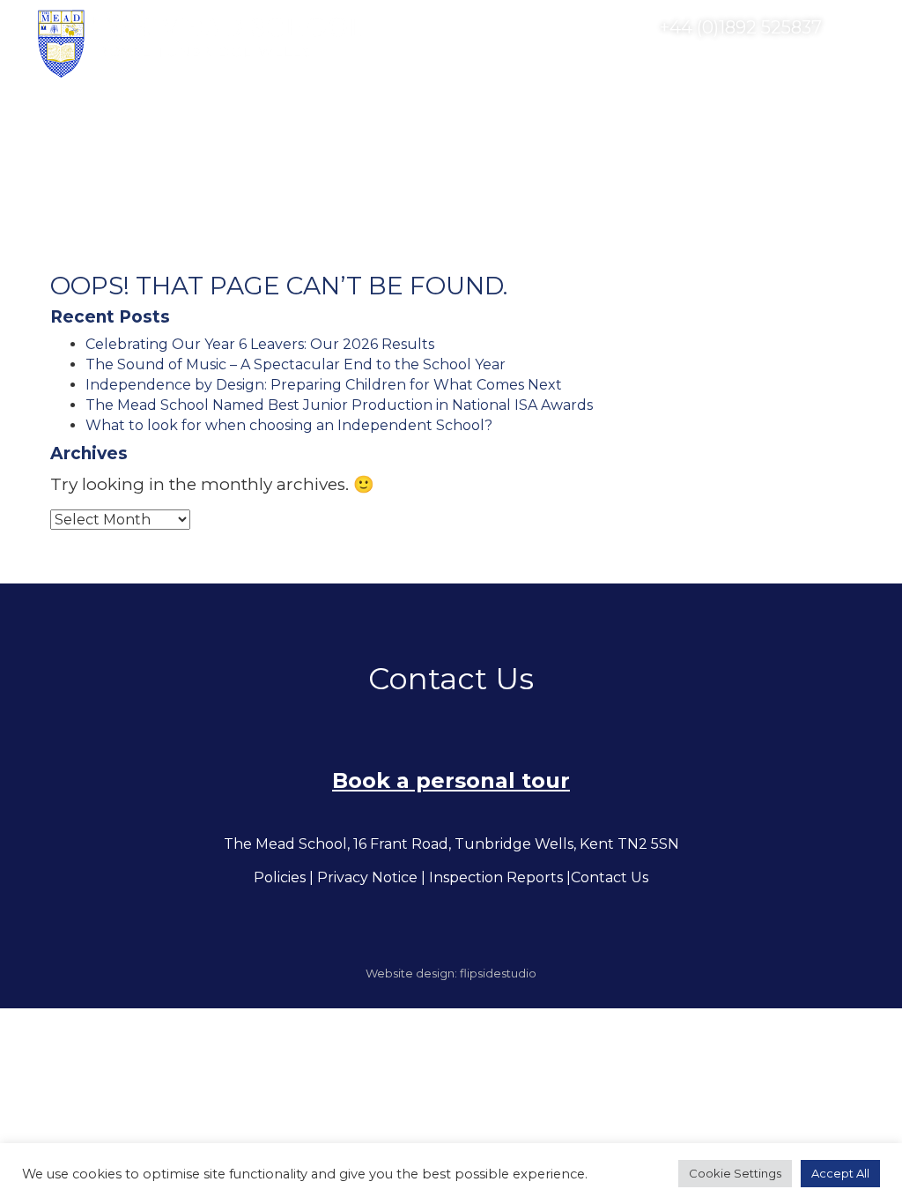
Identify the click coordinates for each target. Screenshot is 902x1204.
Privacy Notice (367, 877)
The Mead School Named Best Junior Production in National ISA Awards (339, 405)
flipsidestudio (498, 973)
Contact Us (609, 877)
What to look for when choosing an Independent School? (288, 425)
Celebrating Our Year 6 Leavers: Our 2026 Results (259, 344)
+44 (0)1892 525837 (738, 27)
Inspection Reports (496, 877)
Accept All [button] (840, 1173)
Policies (280, 877)
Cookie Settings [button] (735, 1173)
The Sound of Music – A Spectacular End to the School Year (295, 364)
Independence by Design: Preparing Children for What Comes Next (323, 384)
